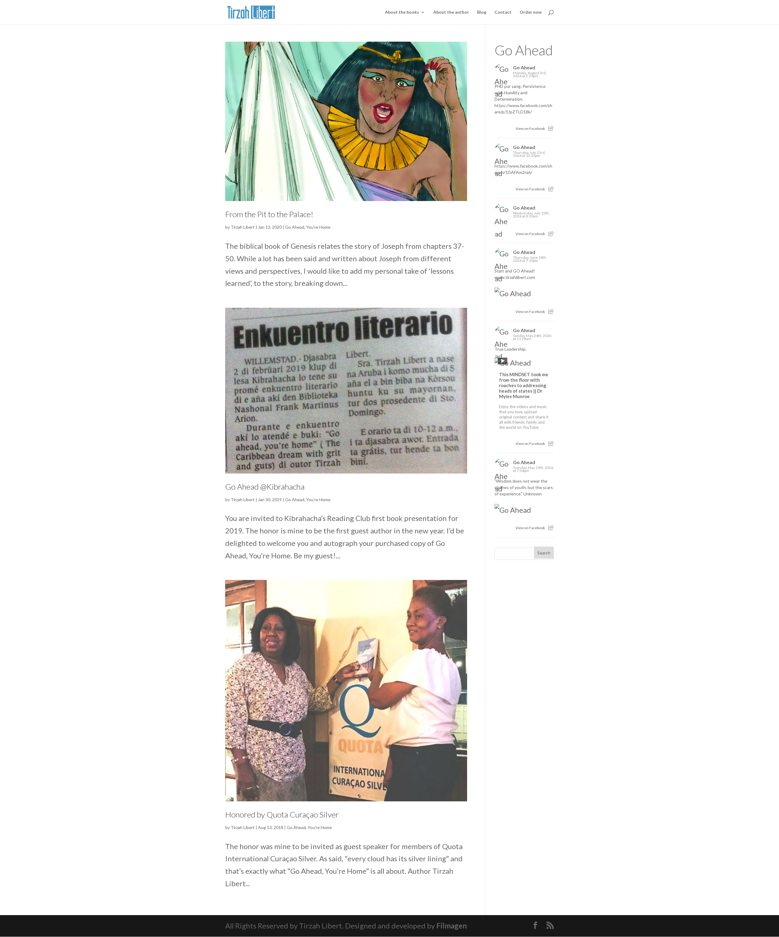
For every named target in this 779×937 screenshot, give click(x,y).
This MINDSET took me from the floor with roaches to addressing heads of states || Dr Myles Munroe (523, 385)
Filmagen (451, 925)
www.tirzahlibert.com (514, 277)
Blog (481, 12)
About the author (451, 12)
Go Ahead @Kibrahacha (265, 486)
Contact (503, 12)
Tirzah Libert (243, 227)
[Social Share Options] (551, 128)
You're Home (318, 227)
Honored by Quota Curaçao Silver (282, 814)
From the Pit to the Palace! (269, 214)
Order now (531, 12)
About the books (402, 12)
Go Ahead (294, 227)
